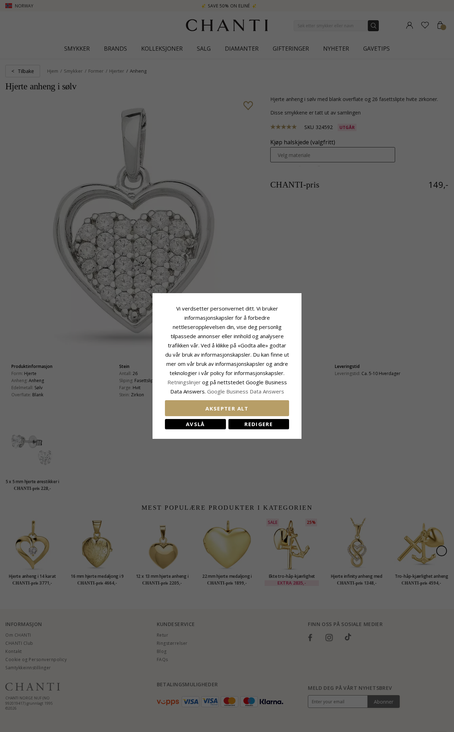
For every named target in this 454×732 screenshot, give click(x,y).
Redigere (258, 424)
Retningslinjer (184, 382)
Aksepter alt (226, 408)
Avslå (195, 424)
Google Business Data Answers (245, 391)
